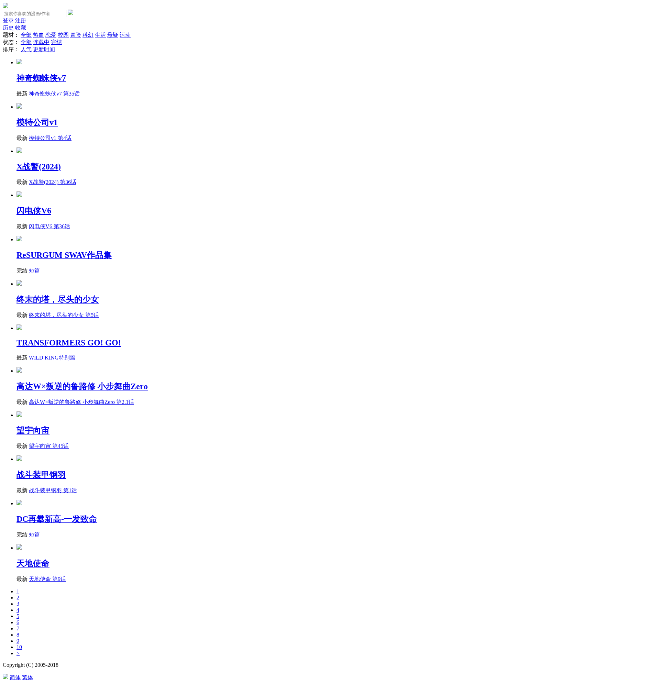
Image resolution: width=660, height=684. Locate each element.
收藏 (20, 28)
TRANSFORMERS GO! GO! (68, 342)
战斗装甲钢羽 (41, 474)
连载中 (41, 42)
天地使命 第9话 (47, 579)
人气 (26, 49)
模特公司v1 (37, 122)
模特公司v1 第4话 (50, 138)
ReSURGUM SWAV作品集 (64, 255)
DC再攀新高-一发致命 (56, 519)
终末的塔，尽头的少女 (57, 299)
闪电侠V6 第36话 (49, 226)
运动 (125, 35)
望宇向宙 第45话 (49, 446)
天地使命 (33, 563)
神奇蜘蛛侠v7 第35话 (54, 94)
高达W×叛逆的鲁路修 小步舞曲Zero (82, 386)
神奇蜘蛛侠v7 (41, 78)
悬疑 (112, 35)
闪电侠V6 (33, 210)
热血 (38, 35)
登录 (8, 20)
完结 (56, 42)
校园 (63, 35)
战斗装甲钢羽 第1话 (53, 490)
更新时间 (44, 49)
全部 (26, 35)
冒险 (75, 35)
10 (19, 647)
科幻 (88, 35)
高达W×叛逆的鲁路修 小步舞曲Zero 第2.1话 (81, 402)
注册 (20, 20)
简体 (15, 677)
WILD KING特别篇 (52, 358)
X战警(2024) (38, 166)
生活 (100, 35)
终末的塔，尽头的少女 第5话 (64, 315)
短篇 (34, 271)
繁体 (27, 677)
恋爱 (50, 35)
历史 (8, 28)
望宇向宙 (33, 430)
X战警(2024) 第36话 (52, 182)
